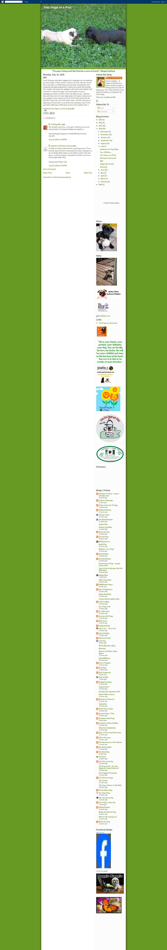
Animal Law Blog (105, 527)
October (104, 137)
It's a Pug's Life (104, 607)
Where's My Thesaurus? (108, 817)
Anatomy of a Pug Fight (109, 149)
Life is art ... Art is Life (107, 628)
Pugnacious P (104, 687)
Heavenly (103, 167)
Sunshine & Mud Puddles (108, 723)
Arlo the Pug (103, 537)
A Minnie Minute (105, 510)
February (104, 182)
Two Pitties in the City (107, 802)
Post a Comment (49, 169)
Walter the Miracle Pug (107, 812)
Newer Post (47, 173)
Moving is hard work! (108, 158)
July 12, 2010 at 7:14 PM (58, 166)
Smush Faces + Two (106, 713)
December (105, 132)
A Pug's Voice (104, 515)
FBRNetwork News (106, 585)
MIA (101, 161)
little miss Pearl (105, 638)
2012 (101, 123)
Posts (101, 108)
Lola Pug (102, 641)
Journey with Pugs (106, 616)
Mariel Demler (100, 832)
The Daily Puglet (105, 747)
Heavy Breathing (105, 594)
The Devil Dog (104, 752)
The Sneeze (103, 781)
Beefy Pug (102, 544)
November (105, 135)
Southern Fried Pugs (107, 718)
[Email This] (44, 113)
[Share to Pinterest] (53, 113)
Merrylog (102, 648)
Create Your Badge (101, 871)
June (103, 170)
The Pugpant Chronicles (108, 773)
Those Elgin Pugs (105, 790)
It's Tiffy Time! (104, 611)
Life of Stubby (104, 633)
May (102, 173)
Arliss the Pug (104, 532)
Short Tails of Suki (106, 709)
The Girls (102, 757)
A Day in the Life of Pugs (108, 505)
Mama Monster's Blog (107, 646)
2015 (101, 120)
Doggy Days (103, 575)
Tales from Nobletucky (107, 728)
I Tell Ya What (104, 602)
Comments (103, 111)
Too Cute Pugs (104, 793)
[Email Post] (67, 110)
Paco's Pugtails (105, 663)
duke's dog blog (105, 580)
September (105, 140)
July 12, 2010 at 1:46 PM (58, 140)
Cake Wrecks (103, 554)
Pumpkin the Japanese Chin (109, 692)
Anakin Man (103, 524)
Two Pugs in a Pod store (108, 323)
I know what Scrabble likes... (110, 599)
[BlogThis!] (46, 113)
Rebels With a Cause (106, 694)
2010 (101, 129)
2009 (101, 185)
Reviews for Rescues (106, 699)
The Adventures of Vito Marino (110, 742)
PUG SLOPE (103, 677)
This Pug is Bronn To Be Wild (110, 785)
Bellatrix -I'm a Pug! (106, 549)
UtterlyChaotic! (104, 807)
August (104, 143)
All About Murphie (106, 520)
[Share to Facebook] (51, 113)
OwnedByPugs (104, 658)
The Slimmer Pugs (106, 778)
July (102, 146)
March (103, 179)
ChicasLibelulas (105, 559)
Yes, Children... (106, 152)
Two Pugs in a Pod (57, 7)
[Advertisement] (103, 931)
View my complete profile (106, 97)
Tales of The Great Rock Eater (110, 733)
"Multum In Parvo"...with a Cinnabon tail (109, 495)
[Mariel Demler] (110, 851)
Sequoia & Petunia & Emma (61, 146)
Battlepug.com (104, 541)
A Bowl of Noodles (106, 500)
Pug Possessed (105, 672)
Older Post (88, 173)
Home (68, 173)
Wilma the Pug (104, 822)
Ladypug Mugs (104, 626)
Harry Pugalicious (105, 589)
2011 (101, 126)
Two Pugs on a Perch (108, 155)
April (103, 176)
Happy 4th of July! (107, 164)
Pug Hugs (102, 668)
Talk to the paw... (105, 738)
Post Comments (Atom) (62, 177)
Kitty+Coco (103, 621)
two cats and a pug (106, 798)
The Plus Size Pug (106, 761)
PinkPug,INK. (56, 124)
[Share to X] (49, 113)
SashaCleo (103, 704)
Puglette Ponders (105, 682)
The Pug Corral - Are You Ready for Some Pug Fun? (109, 767)
